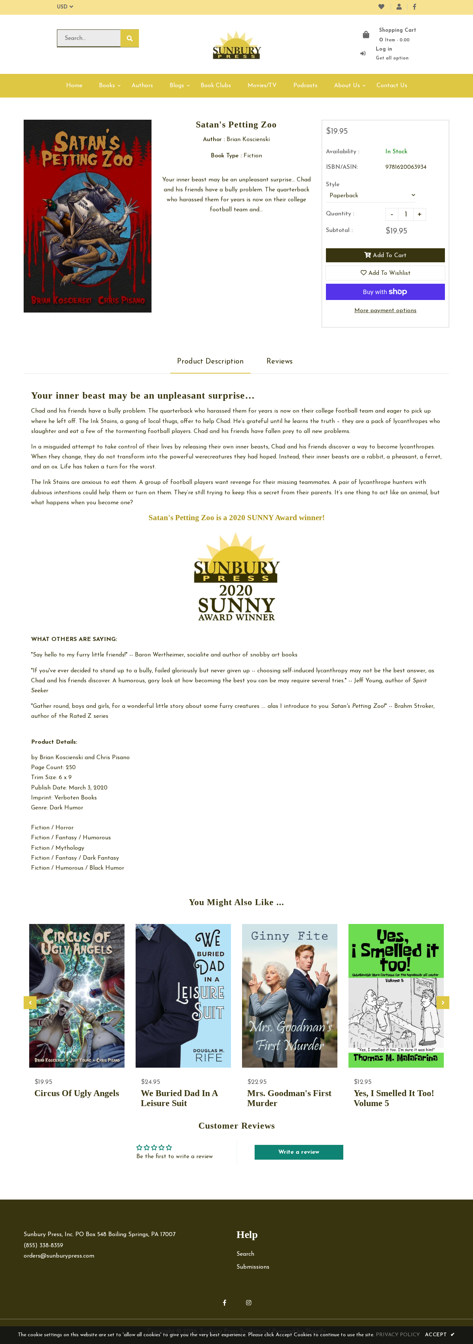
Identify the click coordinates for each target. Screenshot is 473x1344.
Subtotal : (339, 230)
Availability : (342, 152)
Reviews (279, 361)
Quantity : (340, 214)
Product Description (210, 361)
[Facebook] (414, 7)
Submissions (252, 1267)
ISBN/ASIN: (342, 167)
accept (440, 1335)
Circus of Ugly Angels (76, 1093)
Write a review (298, 1152)
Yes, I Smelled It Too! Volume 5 (394, 1098)
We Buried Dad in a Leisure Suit (179, 1098)
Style (333, 185)
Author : (214, 140)
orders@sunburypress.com (59, 1256)
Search (245, 1254)
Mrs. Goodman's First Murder (289, 1098)
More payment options (385, 311)
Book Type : (226, 156)
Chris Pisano (113, 758)
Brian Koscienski (61, 758)
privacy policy (398, 1335)
